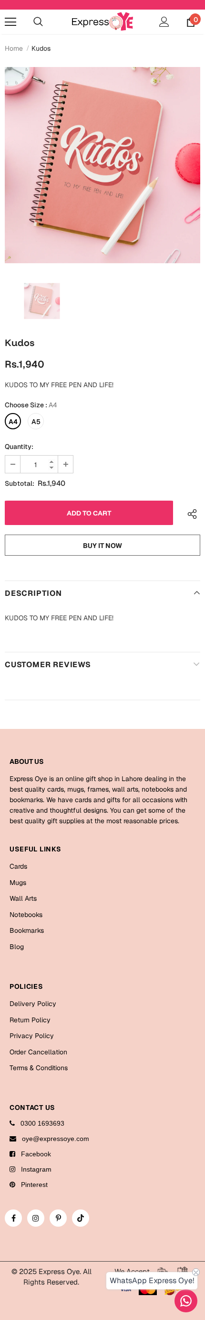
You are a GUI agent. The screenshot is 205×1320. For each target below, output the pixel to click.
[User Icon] (164, 22)
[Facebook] (13, 1218)
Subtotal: (19, 483)
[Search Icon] (38, 22)
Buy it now (102, 545)
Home (14, 48)
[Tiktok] (80, 1218)
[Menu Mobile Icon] (10, 22)
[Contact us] (185, 1300)
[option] (102, 165)
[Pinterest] (58, 1218)
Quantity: (19, 446)
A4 (13, 421)
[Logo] (102, 21)
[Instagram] (35, 1218)
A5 (36, 421)
